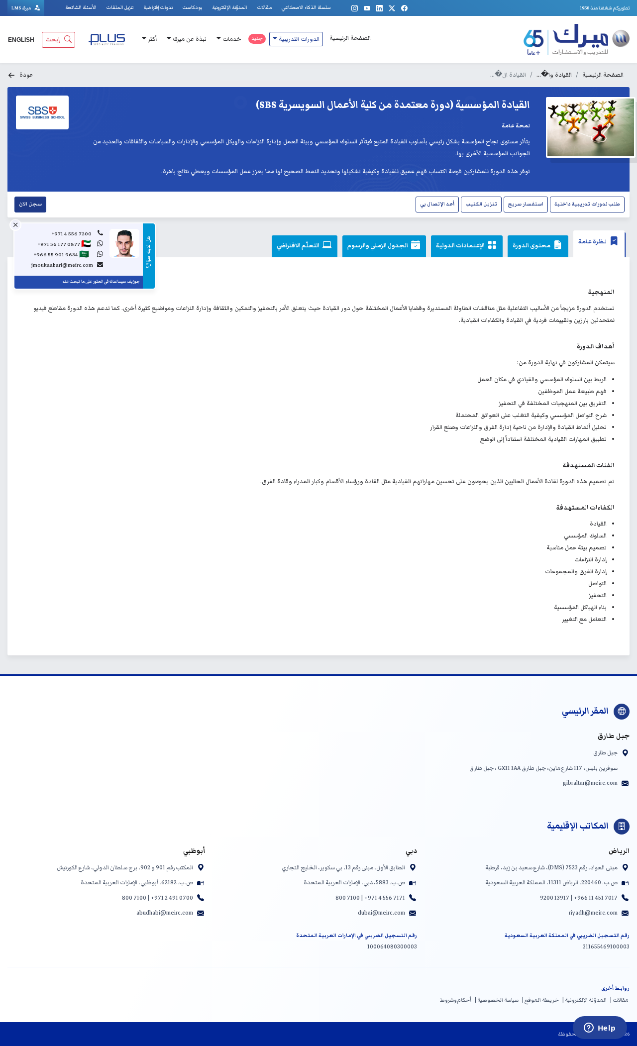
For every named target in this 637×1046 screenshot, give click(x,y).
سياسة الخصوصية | (496, 1000)
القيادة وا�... (554, 75)
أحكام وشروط (455, 1000)
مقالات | (619, 1000)
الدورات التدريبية (298, 39)
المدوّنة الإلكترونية (229, 7)
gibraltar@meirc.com (590, 782)
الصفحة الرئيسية (350, 38)
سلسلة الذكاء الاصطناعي (306, 7)
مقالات (264, 7)
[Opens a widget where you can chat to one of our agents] (599, 1028)
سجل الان (30, 204)
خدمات (231, 39)
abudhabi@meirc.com (164, 912)
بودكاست (192, 7)
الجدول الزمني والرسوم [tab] (378, 245)
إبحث (52, 39)
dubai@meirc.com (381, 912)
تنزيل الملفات (119, 7)
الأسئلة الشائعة (81, 7)
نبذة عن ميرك (189, 39)
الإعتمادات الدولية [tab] (461, 245)
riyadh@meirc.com (593, 912)
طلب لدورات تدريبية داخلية (587, 204)
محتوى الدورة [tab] (532, 245)
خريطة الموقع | (540, 1000)
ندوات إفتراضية (158, 7)
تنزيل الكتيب (481, 204)
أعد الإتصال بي (437, 204)
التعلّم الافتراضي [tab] (298, 245)
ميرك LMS (21, 8)
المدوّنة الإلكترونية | (584, 1000)
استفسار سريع (525, 204)
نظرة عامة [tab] (593, 241)
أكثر (151, 39)
